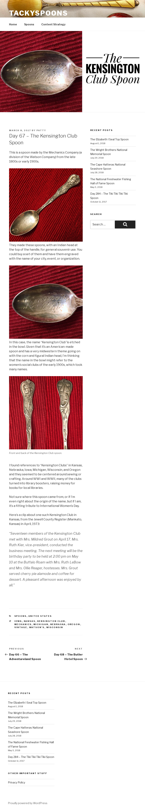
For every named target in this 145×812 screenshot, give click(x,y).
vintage (20, 627)
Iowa (18, 621)
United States (40, 616)
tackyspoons (38, 13)
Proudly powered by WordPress (27, 803)
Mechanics (23, 624)
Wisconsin (54, 627)
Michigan (41, 624)
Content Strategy (53, 24)
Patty (41, 130)
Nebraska (58, 624)
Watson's (37, 627)
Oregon (74, 624)
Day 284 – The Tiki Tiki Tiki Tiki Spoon (31, 756)
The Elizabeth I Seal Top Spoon (109, 139)
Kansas (29, 621)
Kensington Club (51, 621)
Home (13, 24)
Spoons (29, 24)
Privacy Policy (16, 782)
